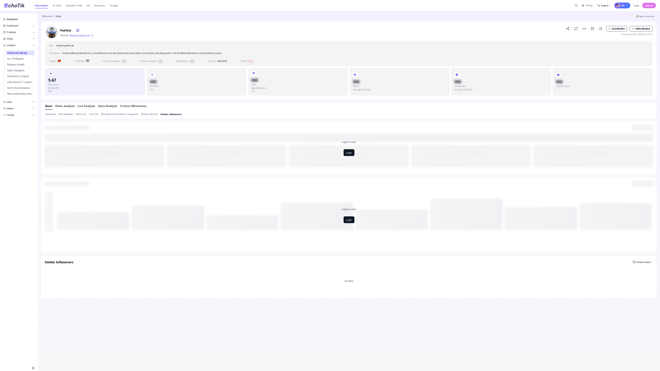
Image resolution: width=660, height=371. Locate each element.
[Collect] (600, 28)
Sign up (649, 5)
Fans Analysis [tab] (65, 114)
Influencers (47, 16)
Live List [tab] (93, 114)
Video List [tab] (81, 114)
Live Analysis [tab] (86, 106)
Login (636, 5)
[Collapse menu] (33, 368)
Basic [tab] (48, 106)
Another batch (643, 262)
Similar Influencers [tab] (171, 114)
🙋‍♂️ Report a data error (645, 16)
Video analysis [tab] (65, 106)
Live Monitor (618, 28)
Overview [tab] (50, 114)
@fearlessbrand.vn (80, 35)
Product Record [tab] (149, 114)
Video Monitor (642, 28)
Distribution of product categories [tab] (119, 114)
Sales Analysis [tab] (107, 106)
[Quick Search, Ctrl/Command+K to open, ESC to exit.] (576, 5)
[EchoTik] (14, 5)
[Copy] (92, 35)
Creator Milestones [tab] (133, 106)
